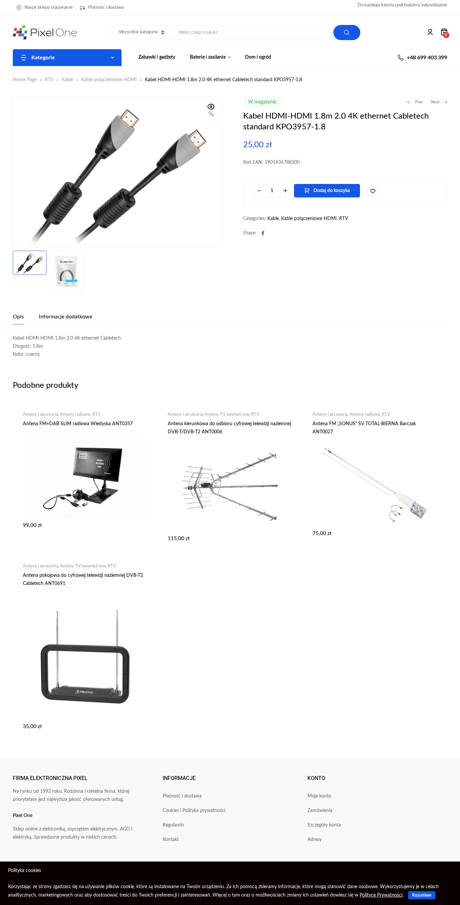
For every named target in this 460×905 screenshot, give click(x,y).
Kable (67, 79)
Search (346, 32)
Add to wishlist (373, 191)
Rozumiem (421, 895)
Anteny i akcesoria (40, 414)
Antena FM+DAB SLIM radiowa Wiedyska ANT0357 (78, 424)
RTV (49, 79)
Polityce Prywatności (381, 895)
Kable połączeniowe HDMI (109, 79)
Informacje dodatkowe (65, 316)
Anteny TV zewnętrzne (227, 414)
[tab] (18, 316)
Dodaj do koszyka (332, 190)
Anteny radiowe (75, 414)
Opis (18, 316)
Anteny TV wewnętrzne (83, 566)
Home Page (25, 79)
